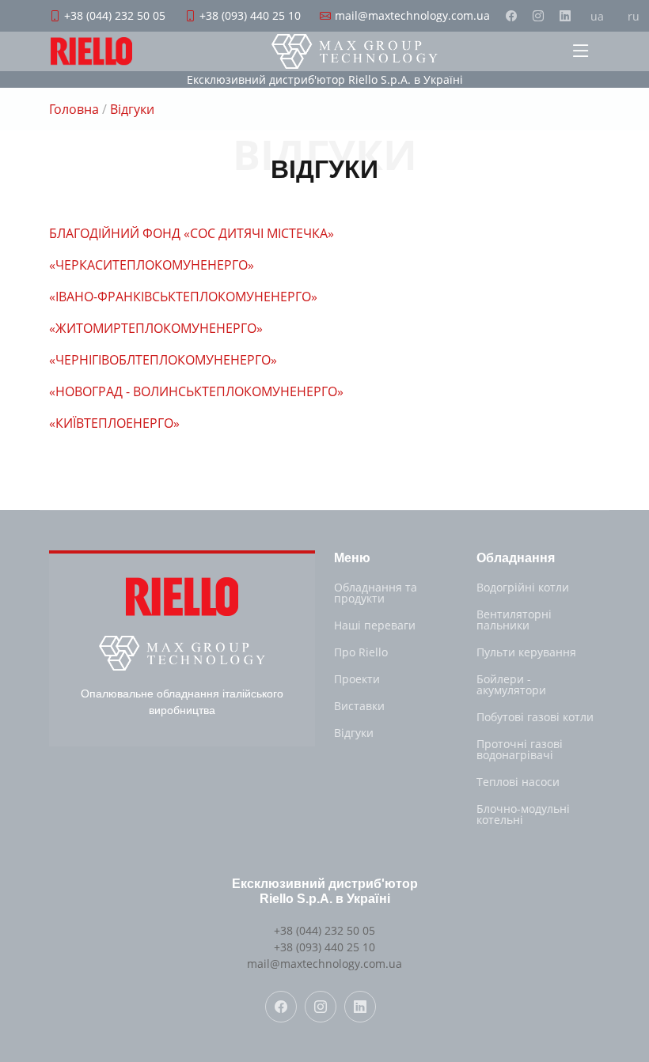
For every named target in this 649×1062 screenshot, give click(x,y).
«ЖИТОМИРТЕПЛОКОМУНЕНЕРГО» (156, 328)
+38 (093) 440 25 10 (324, 946)
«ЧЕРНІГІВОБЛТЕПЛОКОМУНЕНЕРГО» (163, 359)
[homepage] (354, 51)
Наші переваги (375, 625)
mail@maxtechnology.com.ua (324, 963)
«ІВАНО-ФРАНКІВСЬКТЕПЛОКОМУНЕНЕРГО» (183, 296)
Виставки (359, 706)
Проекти (357, 679)
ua (597, 16)
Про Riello (361, 652)
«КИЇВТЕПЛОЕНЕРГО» (114, 423)
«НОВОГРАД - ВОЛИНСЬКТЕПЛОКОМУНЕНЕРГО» (196, 391)
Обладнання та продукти (375, 593)
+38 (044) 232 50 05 (324, 930)
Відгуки (354, 733)
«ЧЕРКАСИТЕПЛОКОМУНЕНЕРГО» (151, 265)
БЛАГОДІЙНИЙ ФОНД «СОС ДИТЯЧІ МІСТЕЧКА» (191, 233)
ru (634, 16)
